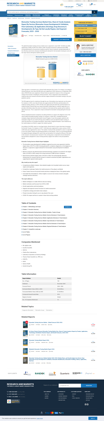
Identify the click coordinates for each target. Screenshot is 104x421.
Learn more (40, 418)
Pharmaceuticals (19, 15)
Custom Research (62, 398)
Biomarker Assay (40, 310)
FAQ (84, 0)
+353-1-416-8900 (79, 5)
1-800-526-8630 (68, 6)
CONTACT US (78, 0)
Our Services (95, 15)
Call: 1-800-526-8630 (85, 52)
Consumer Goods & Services (79, 15)
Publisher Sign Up (90, 394)
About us (47, 394)
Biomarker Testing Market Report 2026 (39, 340)
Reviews (46, 398)
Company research (62, 396)
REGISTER (89, 385)
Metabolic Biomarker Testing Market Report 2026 (41, 349)
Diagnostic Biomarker (27, 310)
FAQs (73, 396)
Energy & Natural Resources (46, 15)
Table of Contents (12, 48)
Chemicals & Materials (28, 15)
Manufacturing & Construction (36, 15)
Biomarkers (49, 310)
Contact (74, 394)
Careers (46, 396)
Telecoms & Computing (64, 15)
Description (10, 46)
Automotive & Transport (56, 15)
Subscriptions (61, 400)
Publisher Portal (90, 396)
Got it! (93, 418)
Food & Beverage (71, 15)
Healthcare (10, 15)
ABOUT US (70, 0)
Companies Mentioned (13, 50)
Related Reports (12, 55)
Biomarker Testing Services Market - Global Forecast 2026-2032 (45, 322)
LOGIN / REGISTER (93, 0)
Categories (61, 394)
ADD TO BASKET (85, 36)
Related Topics (11, 53)
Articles (88, 400)
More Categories (88, 15)
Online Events (89, 398)
